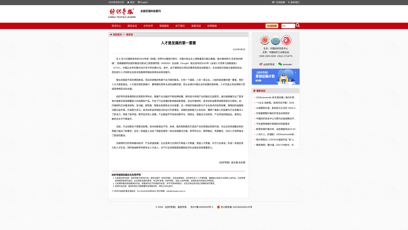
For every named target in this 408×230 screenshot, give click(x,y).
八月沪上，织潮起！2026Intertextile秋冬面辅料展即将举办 (285, 134)
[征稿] (276, 84)
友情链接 (212, 25)
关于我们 (180, 25)
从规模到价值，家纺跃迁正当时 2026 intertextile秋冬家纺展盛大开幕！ (291, 108)
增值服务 (164, 25)
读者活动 (196, 25)
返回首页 (117, 34)
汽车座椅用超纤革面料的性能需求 (273, 124)
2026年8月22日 (116, 2)
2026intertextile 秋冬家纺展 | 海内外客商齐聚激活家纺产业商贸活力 (289, 97)
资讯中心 (116, 25)
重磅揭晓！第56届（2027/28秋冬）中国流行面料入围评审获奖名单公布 (291, 145)
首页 (132, 2)
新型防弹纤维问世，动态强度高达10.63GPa (278, 129)
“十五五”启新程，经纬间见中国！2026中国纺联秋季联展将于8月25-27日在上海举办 (297, 102)
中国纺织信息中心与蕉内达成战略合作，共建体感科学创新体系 (287, 118)
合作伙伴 (148, 25)
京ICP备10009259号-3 (201, 207)
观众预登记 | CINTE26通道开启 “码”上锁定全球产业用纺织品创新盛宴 (290, 139)
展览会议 (132, 25)
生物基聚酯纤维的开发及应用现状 (273, 113)
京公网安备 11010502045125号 (236, 207)
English (144, 2)
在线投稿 (280, 2)
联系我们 (295, 2)
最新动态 (260, 90)
